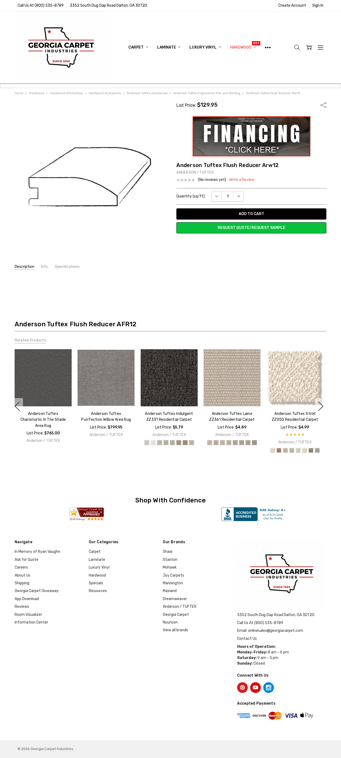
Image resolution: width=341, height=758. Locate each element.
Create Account (292, 5)
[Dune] (235, 443)
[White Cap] (210, 443)
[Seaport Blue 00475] (317, 450)
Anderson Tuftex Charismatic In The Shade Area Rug (43, 419)
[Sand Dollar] (216, 443)
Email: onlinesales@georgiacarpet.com (270, 630)
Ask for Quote (26, 559)
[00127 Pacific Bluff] (178, 443)
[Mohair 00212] (304, 450)
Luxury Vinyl (203, 47)
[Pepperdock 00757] (311, 450)
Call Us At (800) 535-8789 (41, 5)
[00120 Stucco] (153, 443)
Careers (21, 567)
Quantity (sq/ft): (190, 196)
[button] (251, 136)
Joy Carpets (173, 575)
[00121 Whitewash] (159, 443)
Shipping (22, 583)
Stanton (170, 559)
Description (24, 266)
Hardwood (241, 47)
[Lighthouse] (242, 443)
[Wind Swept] (229, 443)
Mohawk (170, 567)
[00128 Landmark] (185, 443)
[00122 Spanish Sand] (166, 443)
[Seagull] (248, 443)
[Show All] (267, 47)
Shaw (167, 551)
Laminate (167, 47)
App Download (27, 599)
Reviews (22, 606)
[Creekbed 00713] (285, 450)
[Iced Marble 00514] (298, 450)
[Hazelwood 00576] (292, 450)
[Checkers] (254, 443)
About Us (22, 575)
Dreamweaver (175, 599)
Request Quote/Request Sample (251, 227)
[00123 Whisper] (172, 443)
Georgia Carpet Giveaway (37, 591)
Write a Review (241, 180)
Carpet (136, 47)
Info (44, 266)
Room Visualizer (28, 614)
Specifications (67, 266)
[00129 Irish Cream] (191, 443)
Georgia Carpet (176, 614)
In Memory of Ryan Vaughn (37, 551)
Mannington (173, 583)
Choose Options (43, 395)
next (320, 406)
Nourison (170, 622)
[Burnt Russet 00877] (279, 450)
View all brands (175, 630)
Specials (96, 583)
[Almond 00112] (272, 450)
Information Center (31, 622)
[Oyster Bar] (222, 443)
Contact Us (247, 638)
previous (17, 406)
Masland (170, 591)
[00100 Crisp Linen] (146, 443)
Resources (98, 591)
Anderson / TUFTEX (179, 606)
